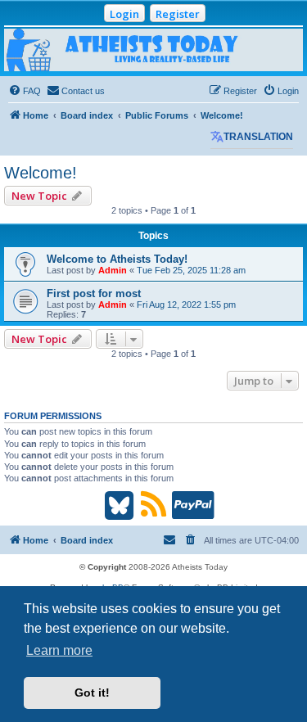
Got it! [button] (92, 692)
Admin (112, 270)
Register (178, 14)
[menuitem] (24, 91)
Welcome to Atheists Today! (117, 259)
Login (124, 14)
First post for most (94, 293)
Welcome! (40, 173)
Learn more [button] (59, 650)
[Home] (153, 50)
